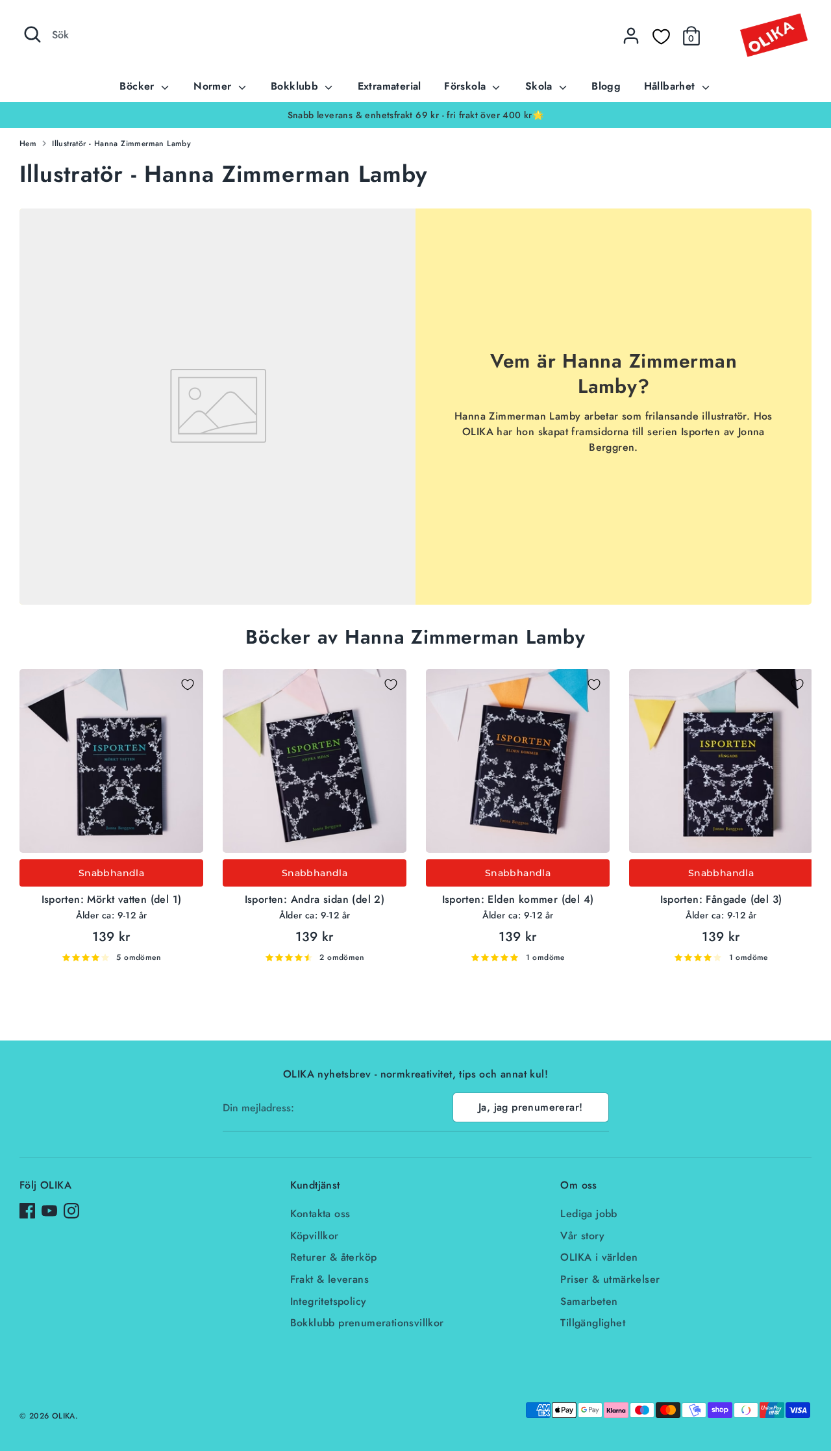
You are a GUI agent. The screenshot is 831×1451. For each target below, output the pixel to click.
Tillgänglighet (592, 1322)
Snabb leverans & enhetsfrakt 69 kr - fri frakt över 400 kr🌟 (416, 114)
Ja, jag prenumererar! (530, 1107)
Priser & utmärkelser (610, 1279)
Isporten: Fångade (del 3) (721, 899)
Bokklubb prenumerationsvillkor (367, 1322)
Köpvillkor (314, 1235)
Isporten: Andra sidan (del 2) (315, 899)
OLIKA (63, 1416)
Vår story (582, 1235)
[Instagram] (71, 1210)
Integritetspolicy (328, 1301)
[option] (415, 115)
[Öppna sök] (32, 34)
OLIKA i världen (599, 1257)
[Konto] (631, 36)
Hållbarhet (671, 86)
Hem (27, 143)
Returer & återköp (333, 1257)
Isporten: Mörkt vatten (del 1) (112, 899)
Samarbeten (588, 1301)
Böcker (138, 86)
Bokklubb (296, 86)
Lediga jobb (588, 1213)
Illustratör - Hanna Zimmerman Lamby (121, 143)
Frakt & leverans (329, 1279)
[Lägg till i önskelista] (187, 684)
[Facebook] (27, 1210)
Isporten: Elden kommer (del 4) (518, 899)
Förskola (467, 86)
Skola (540, 86)
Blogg (606, 86)
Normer (214, 86)
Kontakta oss (320, 1213)
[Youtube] (49, 1210)
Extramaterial (389, 86)
